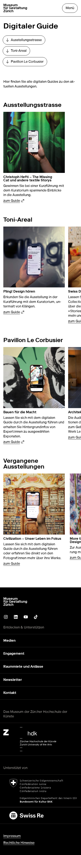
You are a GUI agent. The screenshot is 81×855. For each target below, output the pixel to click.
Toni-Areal (18, 52)
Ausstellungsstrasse (25, 41)
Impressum (12, 836)
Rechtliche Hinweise (18, 843)
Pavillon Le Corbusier (26, 63)
